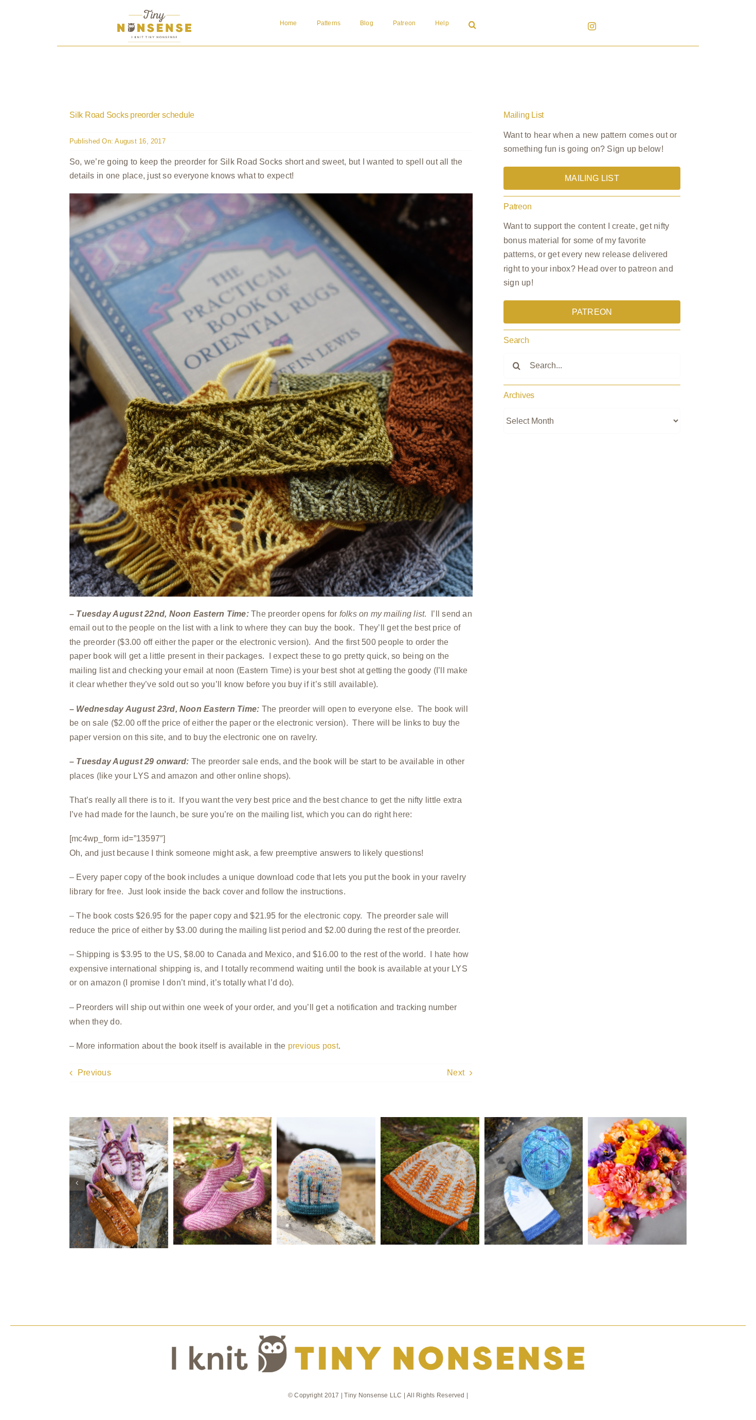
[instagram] (592, 26)
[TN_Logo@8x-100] (154, 10)
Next (455, 1072)
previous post (313, 1045)
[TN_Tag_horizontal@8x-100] (378, 1329)
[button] (472, 26)
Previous (94, 1072)
